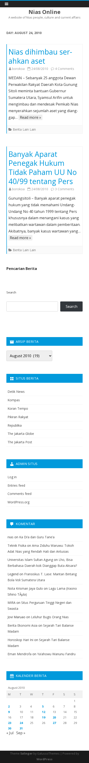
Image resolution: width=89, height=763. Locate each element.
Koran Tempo (18, 408)
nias (10, 537)
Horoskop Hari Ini (20, 640)
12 (43, 712)
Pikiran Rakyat (18, 417)
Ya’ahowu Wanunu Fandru (56, 654)
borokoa (18, 68)
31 (21, 728)
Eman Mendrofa (19, 654)
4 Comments (64, 68)
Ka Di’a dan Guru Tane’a (37, 537)
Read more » (30, 117)
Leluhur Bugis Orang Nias (50, 617)
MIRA (12, 602)
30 (9, 728)
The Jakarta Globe (21, 433)
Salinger (26, 753)
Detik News (16, 391)
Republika (15, 425)
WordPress (44, 759)
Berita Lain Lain (24, 129)
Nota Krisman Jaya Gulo (25, 588)
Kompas (14, 400)
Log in (12, 477)
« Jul (9, 732)
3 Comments (64, 189)
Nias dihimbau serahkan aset (40, 56)
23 (9, 723)
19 (43, 717)
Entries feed (16, 485)
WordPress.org (18, 502)
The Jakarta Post (20, 442)
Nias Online (44, 12)
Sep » (20, 732)
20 (54, 717)
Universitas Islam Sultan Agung (30, 559)
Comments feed (19, 493)
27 (54, 723)
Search (11, 292)
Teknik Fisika (17, 545)
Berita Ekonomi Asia (22, 625)
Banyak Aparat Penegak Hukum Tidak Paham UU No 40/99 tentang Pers (42, 167)
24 (21, 723)
